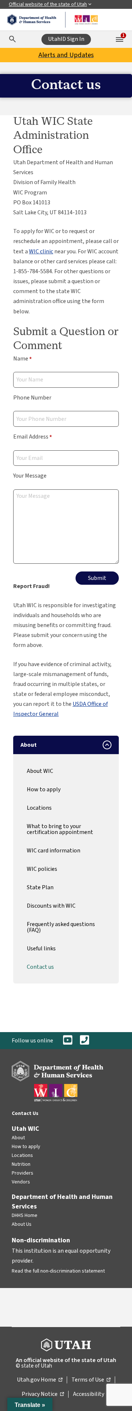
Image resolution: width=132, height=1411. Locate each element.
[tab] (66, 745)
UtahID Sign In (66, 39)
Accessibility (91, 1394)
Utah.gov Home (39, 1380)
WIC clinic (41, 251)
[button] (29, 1404)
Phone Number (32, 398)
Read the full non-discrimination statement (58, 1271)
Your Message (30, 476)
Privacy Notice (43, 1394)
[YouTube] (67, 1040)
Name (22, 359)
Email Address (32, 437)
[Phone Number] (84, 1040)
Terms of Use (91, 1380)
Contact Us (25, 1113)
